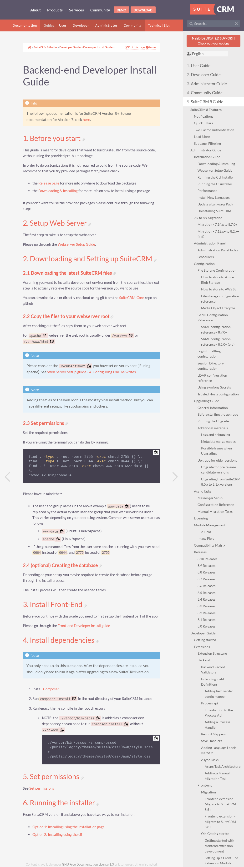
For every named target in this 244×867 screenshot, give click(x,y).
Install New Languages (214, 197)
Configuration (204, 264)
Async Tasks (202, 491)
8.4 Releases (206, 599)
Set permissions (41, 788)
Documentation (25, 25)
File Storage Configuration (217, 270)
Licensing (201, 518)
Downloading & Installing (216, 164)
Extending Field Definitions (212, 681)
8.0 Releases (206, 626)
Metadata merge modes (218, 441)
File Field (204, 532)
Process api (209, 703)
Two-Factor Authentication (214, 130)
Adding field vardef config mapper (219, 693)
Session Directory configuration (211, 365)
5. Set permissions (52, 776)
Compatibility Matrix (209, 545)
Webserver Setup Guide (215, 170)
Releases (200, 552)
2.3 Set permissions (44, 423)
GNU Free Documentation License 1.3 (88, 864)
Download (143, 10)
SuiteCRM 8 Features (206, 110)
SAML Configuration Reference (213, 317)
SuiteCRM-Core (131, 298)
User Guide (198, 65)
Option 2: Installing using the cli (57, 834)
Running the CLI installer (216, 177)
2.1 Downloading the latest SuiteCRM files (68, 273)
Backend (204, 660)
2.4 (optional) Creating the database (61, 565)
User (62, 25)
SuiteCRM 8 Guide (205, 101)
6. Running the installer (60, 803)
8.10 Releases (207, 559)
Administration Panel (210, 243)
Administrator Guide (207, 83)
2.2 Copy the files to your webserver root (67, 316)
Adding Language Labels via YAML (218, 750)
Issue (152, 47)
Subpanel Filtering (207, 143)
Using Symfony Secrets (214, 387)
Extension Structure (212, 653)
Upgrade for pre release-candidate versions (219, 469)
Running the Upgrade (213, 421)
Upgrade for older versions (217, 460)
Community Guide (205, 92)
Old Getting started (215, 834)
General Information (213, 408)
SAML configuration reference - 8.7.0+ (216, 329)
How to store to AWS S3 (218, 289)
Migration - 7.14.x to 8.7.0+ (217, 224)
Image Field (206, 538)
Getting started (205, 640)
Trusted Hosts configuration (218, 394)
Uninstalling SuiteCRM (214, 211)
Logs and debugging (215, 435)
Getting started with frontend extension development (219, 845)
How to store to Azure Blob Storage (217, 279)
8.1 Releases (206, 620)
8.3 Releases (206, 606)
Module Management (209, 525)
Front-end (205, 785)
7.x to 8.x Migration (208, 218)
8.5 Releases (206, 593)
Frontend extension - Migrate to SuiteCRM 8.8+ (220, 821)
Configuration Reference (216, 505)
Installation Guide (207, 157)
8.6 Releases (206, 586)
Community (133, 25)
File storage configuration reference (220, 298)
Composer (51, 689)
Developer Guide (204, 74)
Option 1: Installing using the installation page (68, 827)
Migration (208, 792)
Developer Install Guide (97, 47)
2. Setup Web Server (55, 223)
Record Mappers (213, 734)
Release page (48, 183)
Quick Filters (203, 123)
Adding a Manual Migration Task (217, 775)
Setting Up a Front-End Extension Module (221, 860)
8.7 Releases (206, 579)
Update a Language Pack (215, 204)
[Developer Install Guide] (7, 477)
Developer (81, 25)
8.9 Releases (206, 565)
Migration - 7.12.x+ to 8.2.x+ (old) (218, 234)
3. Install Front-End (53, 604)
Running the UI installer (215, 184)
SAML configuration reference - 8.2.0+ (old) (217, 341)
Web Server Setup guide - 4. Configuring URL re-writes (91, 372)
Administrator (106, 25)
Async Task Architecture (222, 766)
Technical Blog (159, 25)
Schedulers (206, 257)
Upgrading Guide (206, 401)
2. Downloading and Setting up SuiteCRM (88, 259)
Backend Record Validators (213, 669)
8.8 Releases (206, 572)
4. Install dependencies (59, 640)
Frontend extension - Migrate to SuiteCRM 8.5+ (220, 804)
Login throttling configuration (209, 353)
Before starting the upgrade (218, 414)
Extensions (202, 647)
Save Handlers (211, 741)
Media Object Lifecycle (218, 308)
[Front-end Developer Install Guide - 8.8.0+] (175, 477)
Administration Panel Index (218, 250)
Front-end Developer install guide (84, 626)
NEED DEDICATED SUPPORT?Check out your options (213, 40)
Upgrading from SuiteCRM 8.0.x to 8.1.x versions (220, 481)
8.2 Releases (206, 613)
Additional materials (213, 428)
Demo (121, 10)
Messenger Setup (210, 498)
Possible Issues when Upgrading (216, 450)
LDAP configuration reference (212, 378)
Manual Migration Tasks (215, 511)
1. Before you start (52, 138)
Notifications (203, 116)
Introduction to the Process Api (219, 712)
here (86, 119)
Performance (207, 191)
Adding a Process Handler (217, 724)
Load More (202, 137)
